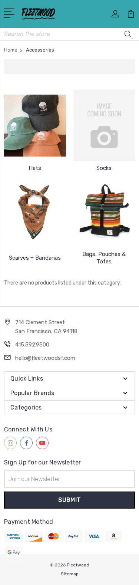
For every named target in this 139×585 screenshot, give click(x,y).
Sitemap (70, 573)
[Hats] (35, 125)
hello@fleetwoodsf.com (45, 358)
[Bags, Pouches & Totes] (104, 211)
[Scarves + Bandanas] (35, 211)
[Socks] (104, 125)
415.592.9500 (32, 344)
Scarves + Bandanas (35, 257)
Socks (104, 168)
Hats (35, 168)
